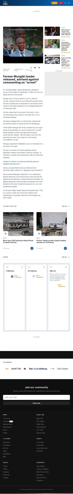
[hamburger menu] (69, 3)
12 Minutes (10, 271)
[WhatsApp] (31, 70)
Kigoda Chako (40, 433)
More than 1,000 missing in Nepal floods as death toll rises (18, 241)
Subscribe (36, 403)
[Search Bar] (65, 3)
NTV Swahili (40, 421)
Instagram (6, 472)
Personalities (40, 466)
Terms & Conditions (42, 469)
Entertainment (7, 427)
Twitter (5, 469)
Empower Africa (41, 477)
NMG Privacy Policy (42, 472)
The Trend (39, 430)
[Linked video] (52, 31)
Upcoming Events (41, 448)
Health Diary (40, 424)
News (28, 70)
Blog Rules (39, 475)
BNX (4, 456)
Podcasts (7, 421)
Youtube (5, 477)
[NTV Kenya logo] (5, 3)
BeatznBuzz (7, 454)
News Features (41, 427)
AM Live (53, 271)
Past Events (40, 445)
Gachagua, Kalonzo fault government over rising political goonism (65, 46)
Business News (7, 424)
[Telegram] (39, 67)
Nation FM (39, 418)
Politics (5, 433)
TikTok (5, 466)
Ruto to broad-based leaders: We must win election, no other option (66, 61)
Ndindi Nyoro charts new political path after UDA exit (66, 32)
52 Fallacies (32, 271)
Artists (5, 451)
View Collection (17, 276)
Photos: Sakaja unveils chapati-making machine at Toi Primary (51, 241)
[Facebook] (31, 67)
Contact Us (39, 480)
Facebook (6, 475)
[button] (68, 3)
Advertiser (39, 451)
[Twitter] (35, 67)
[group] (5, 368)
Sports (5, 430)
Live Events (40, 442)
